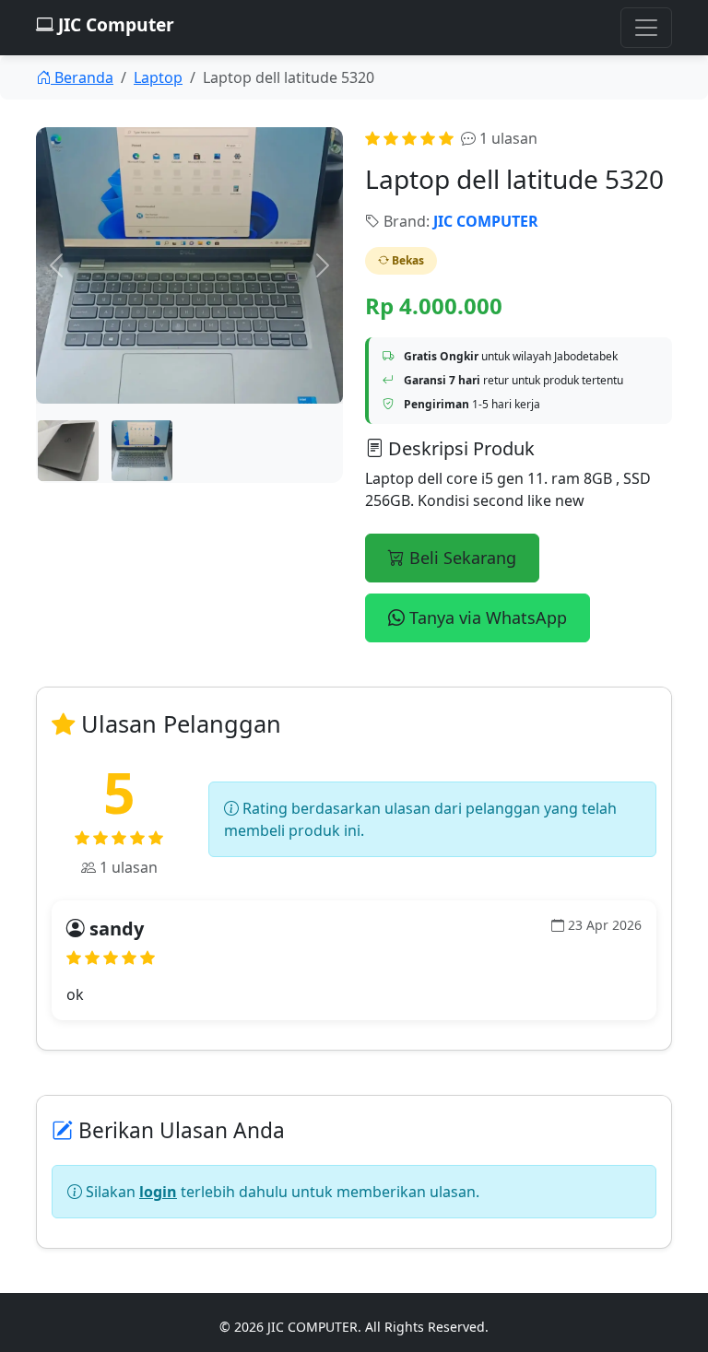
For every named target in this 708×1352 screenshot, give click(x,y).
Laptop (158, 77)
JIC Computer (113, 24)
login (158, 1192)
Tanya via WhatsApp (486, 617)
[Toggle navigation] (646, 27)
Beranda (82, 77)
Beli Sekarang (460, 558)
